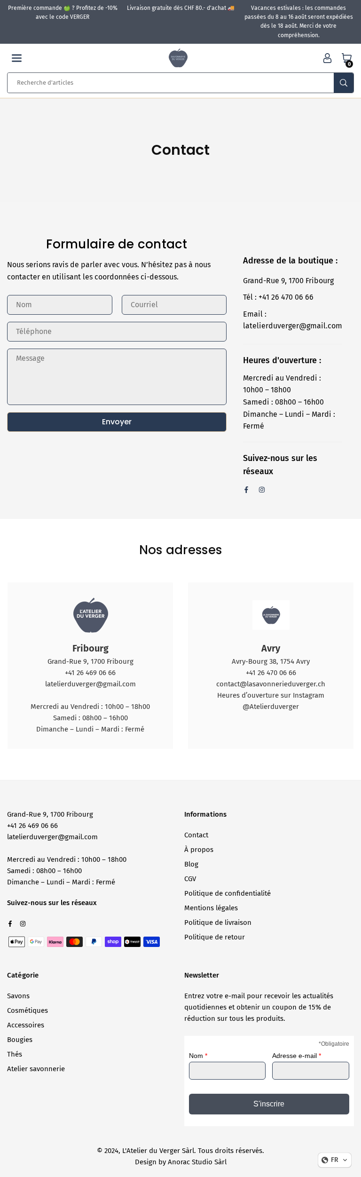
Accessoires (25, 1025)
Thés (14, 1054)
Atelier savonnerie (36, 1069)
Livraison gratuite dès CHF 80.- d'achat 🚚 (181, 8)
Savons (18, 996)
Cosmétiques (27, 1010)
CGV (190, 879)
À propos (198, 849)
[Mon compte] (327, 58)
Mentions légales (211, 908)
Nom (198, 1055)
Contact (196, 835)
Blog (191, 864)
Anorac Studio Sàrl (197, 1162)
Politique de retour (214, 937)
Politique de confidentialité (227, 893)
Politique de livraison (217, 922)
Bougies (19, 1039)
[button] (16, 58)
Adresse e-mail (296, 1055)
